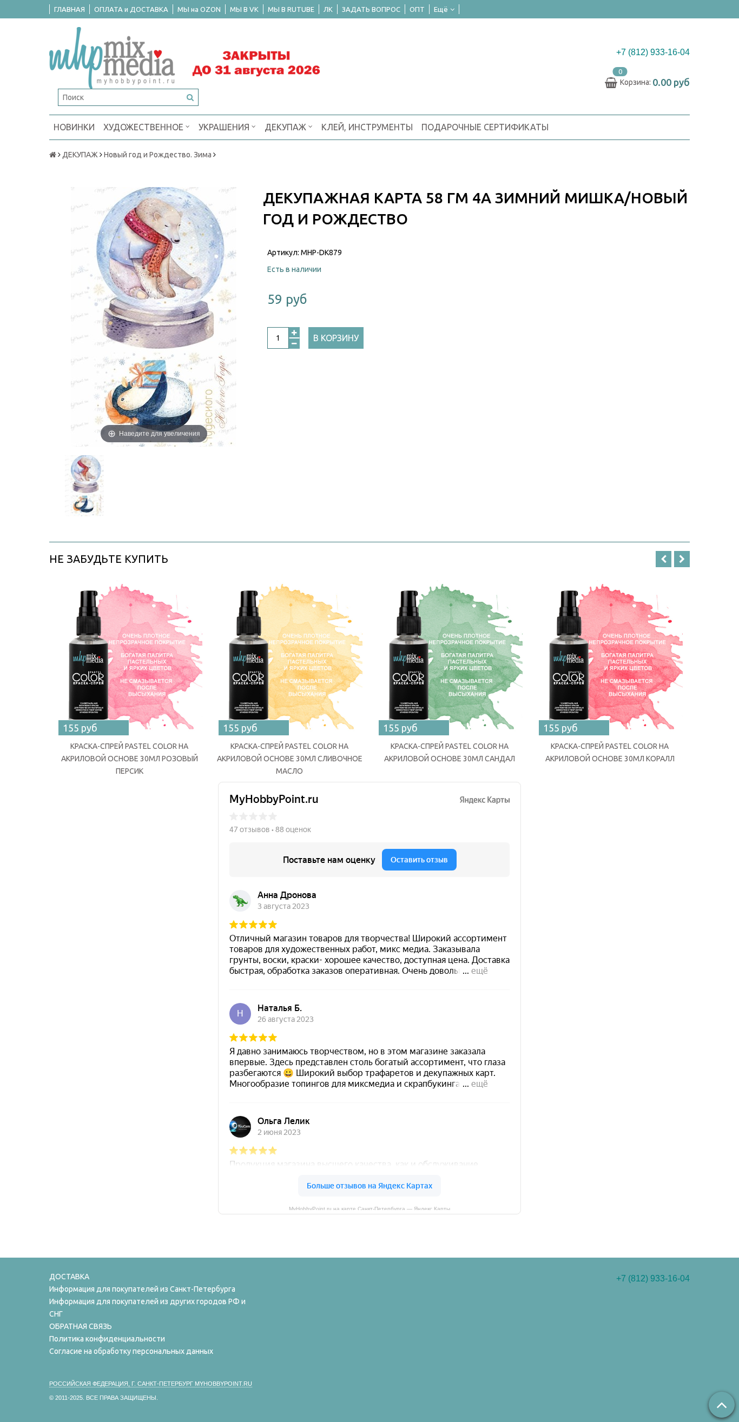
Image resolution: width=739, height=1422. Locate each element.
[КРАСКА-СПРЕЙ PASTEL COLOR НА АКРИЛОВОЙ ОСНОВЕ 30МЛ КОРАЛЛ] (609, 656)
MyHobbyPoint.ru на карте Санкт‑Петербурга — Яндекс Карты (369, 1208)
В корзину (336, 338)
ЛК (328, 9)
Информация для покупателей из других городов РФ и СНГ (147, 1307)
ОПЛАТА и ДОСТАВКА (131, 9)
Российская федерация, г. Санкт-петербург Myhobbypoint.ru (150, 1383)
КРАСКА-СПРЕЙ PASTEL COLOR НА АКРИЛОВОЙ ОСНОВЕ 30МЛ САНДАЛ (449, 752)
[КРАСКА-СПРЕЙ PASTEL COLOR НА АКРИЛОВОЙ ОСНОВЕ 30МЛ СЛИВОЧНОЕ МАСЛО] (289, 656)
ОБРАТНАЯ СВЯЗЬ (80, 1326)
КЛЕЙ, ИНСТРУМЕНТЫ (367, 127)
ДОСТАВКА (69, 1276)
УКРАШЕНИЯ (225, 127)
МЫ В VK (244, 9)
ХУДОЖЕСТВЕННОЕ (144, 127)
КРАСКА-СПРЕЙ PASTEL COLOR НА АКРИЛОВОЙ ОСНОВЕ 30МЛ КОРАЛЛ (610, 752)
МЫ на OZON (199, 9)
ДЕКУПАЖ (286, 127)
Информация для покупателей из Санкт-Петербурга (142, 1289)
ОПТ (417, 9)
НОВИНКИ (74, 127)
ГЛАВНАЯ (69, 9)
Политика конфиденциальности (107, 1338)
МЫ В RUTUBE (291, 9)
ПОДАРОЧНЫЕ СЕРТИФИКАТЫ (485, 127)
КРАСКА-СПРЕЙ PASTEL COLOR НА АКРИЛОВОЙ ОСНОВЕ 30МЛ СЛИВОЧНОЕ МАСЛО (289, 758)
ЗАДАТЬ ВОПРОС (371, 9)
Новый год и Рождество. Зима (158, 154)
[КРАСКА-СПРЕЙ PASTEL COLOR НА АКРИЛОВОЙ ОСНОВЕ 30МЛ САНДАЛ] (449, 656)
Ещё (441, 9)
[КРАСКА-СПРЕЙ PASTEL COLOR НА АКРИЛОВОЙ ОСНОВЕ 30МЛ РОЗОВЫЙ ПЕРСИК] (129, 656)
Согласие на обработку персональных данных (131, 1351)
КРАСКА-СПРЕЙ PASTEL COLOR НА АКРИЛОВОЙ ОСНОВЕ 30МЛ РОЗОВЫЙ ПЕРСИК (129, 758)
